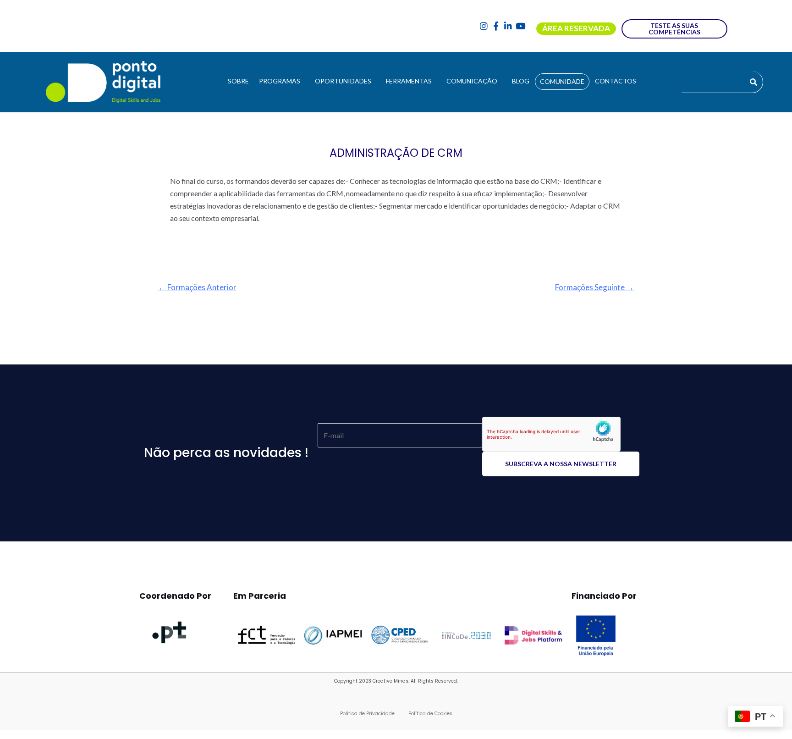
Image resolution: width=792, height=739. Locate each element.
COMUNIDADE (562, 81)
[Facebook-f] (496, 26)
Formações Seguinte (594, 287)
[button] (281, 81)
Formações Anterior (197, 287)
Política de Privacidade (367, 713)
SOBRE (238, 81)
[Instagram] (484, 26)
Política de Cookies (430, 713)
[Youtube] (520, 26)
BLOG (520, 81)
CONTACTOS (615, 81)
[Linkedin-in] (508, 26)
